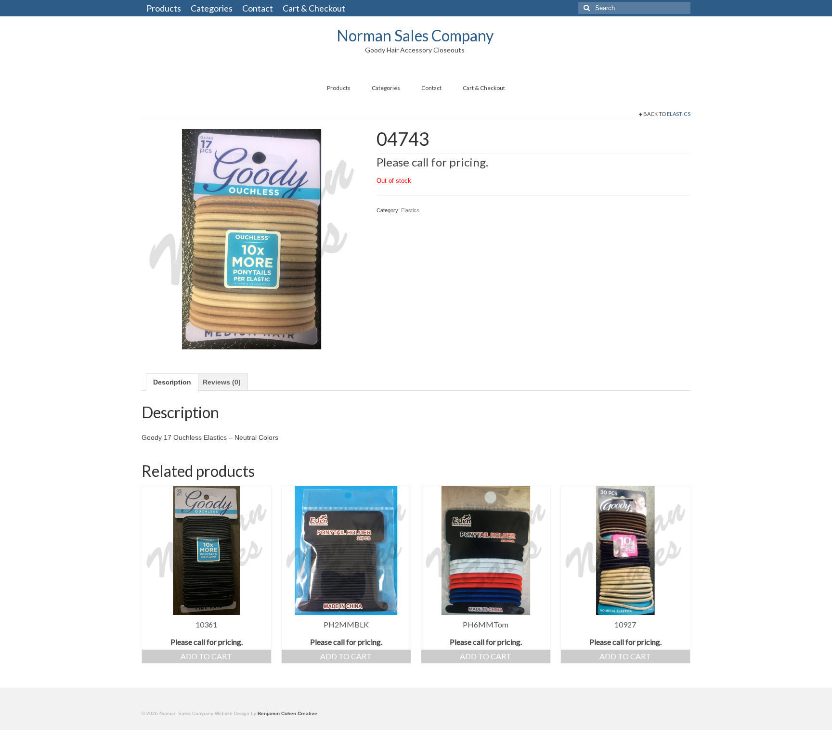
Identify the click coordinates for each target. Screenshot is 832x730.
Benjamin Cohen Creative (287, 713)
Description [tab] (172, 382)
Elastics (678, 114)
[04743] (252, 238)
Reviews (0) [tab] (222, 382)
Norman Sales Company (415, 35)
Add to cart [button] (206, 656)
